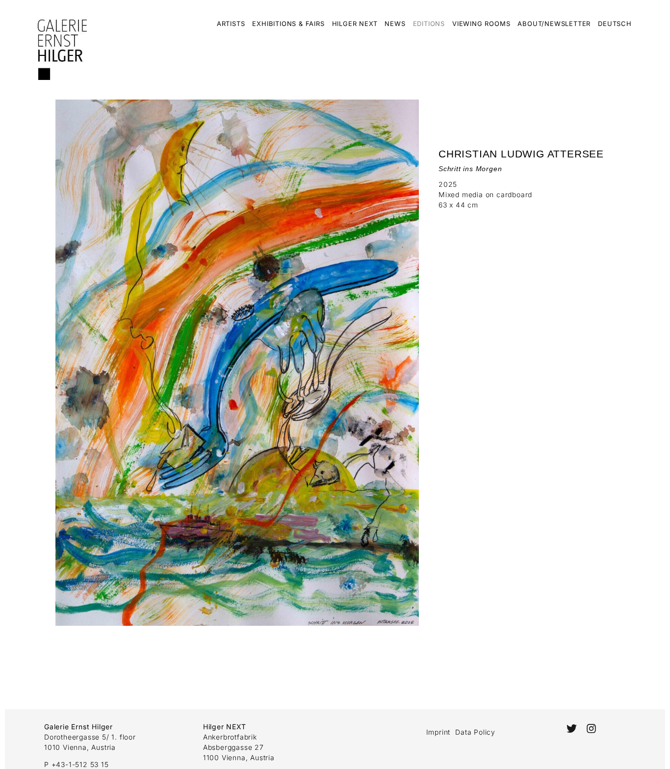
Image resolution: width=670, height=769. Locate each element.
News (395, 23)
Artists (231, 23)
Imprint (438, 732)
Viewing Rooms (481, 23)
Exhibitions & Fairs (288, 23)
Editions (429, 23)
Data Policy (475, 732)
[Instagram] (591, 728)
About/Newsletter (554, 23)
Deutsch (615, 23)
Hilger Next (355, 23)
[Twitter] (571, 728)
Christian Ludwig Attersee (521, 153)
